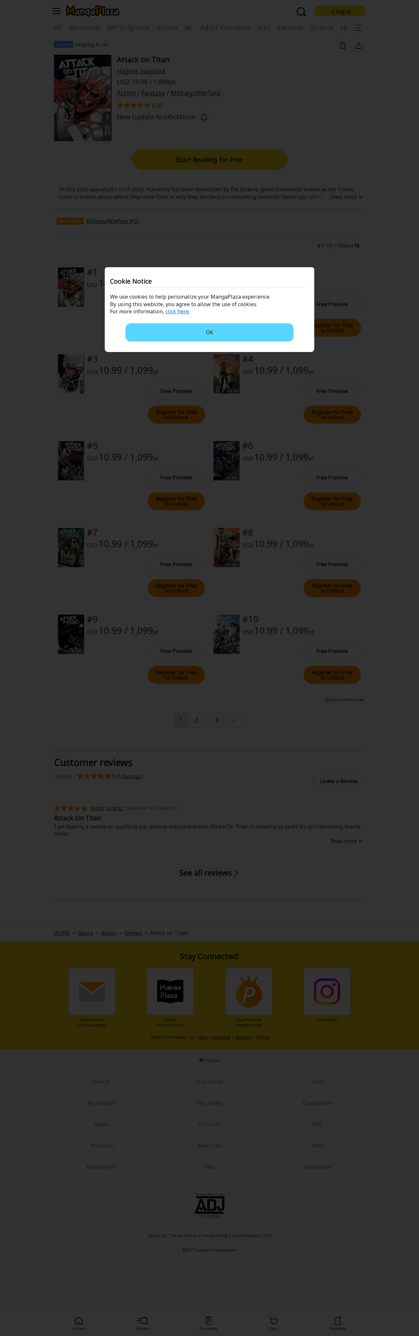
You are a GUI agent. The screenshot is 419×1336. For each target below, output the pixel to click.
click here (177, 311)
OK (209, 332)
